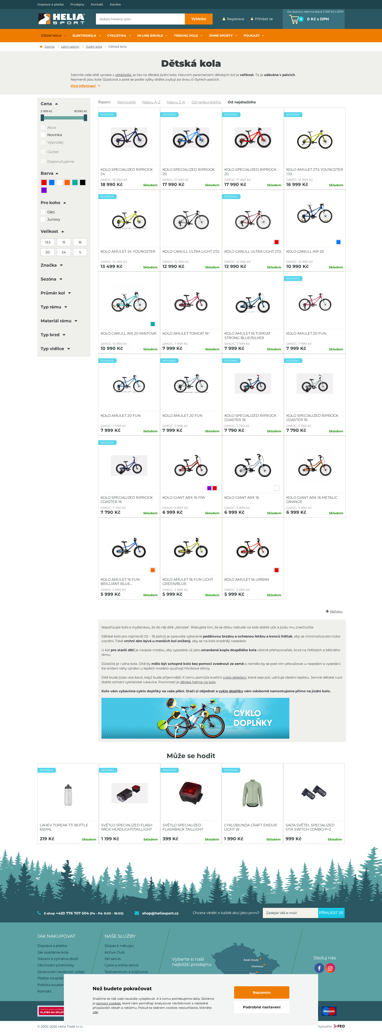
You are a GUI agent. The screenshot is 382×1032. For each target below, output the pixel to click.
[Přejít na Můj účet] (279, 19)
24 (64, 252)
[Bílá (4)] (60, 183)
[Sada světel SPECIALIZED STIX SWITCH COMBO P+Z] (314, 793)
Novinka (54, 135)
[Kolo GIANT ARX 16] (252, 465)
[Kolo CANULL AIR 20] (314, 219)
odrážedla (123, 75)
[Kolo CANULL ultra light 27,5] (191, 219)
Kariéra (115, 4)
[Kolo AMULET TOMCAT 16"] (191, 301)
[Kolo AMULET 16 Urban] (252, 547)
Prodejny (77, 4)
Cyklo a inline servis (122, 965)
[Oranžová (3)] (68, 183)
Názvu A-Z (151, 102)
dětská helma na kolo (198, 682)
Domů (50, 47)
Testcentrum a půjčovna (126, 972)
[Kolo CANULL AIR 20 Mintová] (129, 301)
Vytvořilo (325, 1026)
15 (63, 242)
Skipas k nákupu (119, 946)
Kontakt (97, 4)
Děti (51, 212)
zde (95, 1012)
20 (48, 252)
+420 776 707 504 (72, 913)
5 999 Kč (46, 111)
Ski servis (113, 959)
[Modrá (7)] (52, 183)
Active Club (115, 952)
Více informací (83, 86)
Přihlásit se (264, 19)
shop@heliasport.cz (160, 913)
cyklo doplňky (231, 691)
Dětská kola (117, 47)
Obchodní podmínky (55, 965)
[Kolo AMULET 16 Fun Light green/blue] (191, 547)
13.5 (47, 242)
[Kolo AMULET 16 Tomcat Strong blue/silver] (252, 301)
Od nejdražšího (242, 102)
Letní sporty (70, 47)
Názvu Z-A (176, 102)
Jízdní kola (94, 47)
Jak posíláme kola (53, 952)
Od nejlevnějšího (206, 102)
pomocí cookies (108, 1003)
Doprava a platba (50, 4)
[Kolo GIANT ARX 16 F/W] (191, 465)
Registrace (235, 19)
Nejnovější (126, 102)
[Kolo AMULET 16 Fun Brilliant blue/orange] (129, 547)
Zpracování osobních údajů (61, 972)
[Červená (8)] (44, 183)
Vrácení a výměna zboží (57, 959)
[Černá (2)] (83, 183)
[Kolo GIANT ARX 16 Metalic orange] (314, 465)
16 (80, 242)
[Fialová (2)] (44, 191)
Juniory (53, 219)
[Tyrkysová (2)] (75, 183)
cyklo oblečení (234, 677)
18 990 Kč (80, 111)
